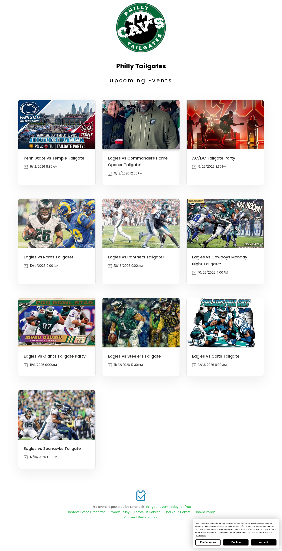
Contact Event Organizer (86, 512)
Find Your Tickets (178, 512)
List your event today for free (168, 507)
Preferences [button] (201, 535)
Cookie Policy (205, 512)
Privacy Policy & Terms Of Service (135, 512)
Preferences (208, 542)
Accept (263, 542)
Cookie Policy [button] (223, 532)
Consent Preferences (140, 517)
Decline (236, 542)
